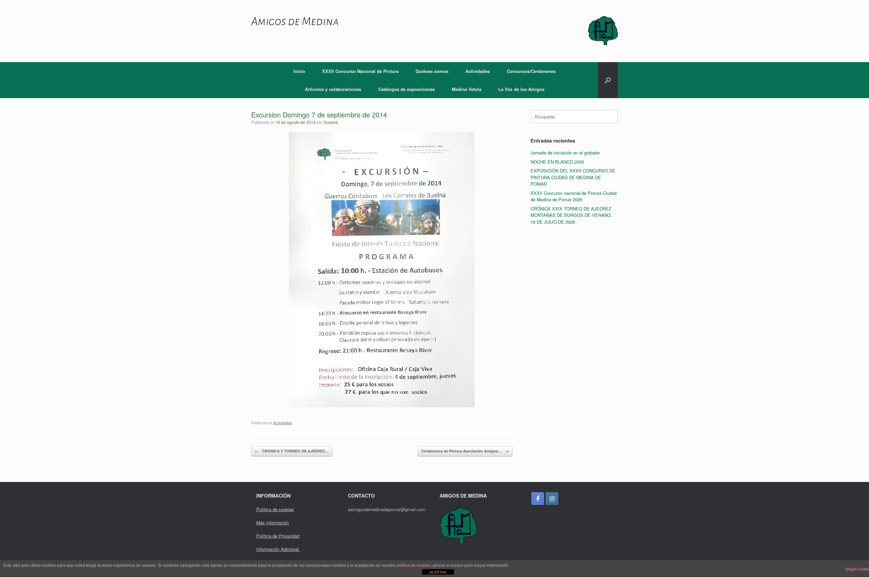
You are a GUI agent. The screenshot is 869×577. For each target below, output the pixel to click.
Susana (331, 122)
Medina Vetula (466, 89)
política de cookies (413, 565)
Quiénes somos (431, 71)
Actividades (477, 71)
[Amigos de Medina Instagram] (552, 498)
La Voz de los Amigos (521, 89)
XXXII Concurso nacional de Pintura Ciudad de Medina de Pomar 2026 (573, 196)
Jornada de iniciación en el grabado (565, 152)
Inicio (299, 71)
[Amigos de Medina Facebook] (537, 498)
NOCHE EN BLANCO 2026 (557, 162)
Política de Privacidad (277, 536)
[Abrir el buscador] (608, 80)
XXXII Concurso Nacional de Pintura (360, 71)
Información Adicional (278, 549)
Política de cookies (275, 509)
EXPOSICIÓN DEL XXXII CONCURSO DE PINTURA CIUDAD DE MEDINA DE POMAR (573, 177)
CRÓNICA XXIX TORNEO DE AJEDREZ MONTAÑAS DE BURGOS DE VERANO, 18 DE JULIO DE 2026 (571, 215)
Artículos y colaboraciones (333, 89)
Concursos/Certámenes (531, 71)
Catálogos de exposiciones (406, 89)
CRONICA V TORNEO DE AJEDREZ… (292, 450)
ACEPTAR (437, 572)
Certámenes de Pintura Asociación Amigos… (465, 450)
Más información (272, 522)
